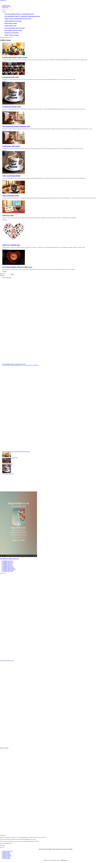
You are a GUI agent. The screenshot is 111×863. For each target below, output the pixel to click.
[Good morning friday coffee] (13, 74)
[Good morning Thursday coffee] (13, 104)
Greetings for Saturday (6, 858)
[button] (18, 524)
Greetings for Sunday (6, 852)
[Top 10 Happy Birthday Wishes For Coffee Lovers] (13, 264)
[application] (18, 524)
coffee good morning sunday (10, 195)
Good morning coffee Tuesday (11, 146)
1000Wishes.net (27, 839)
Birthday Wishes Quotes (6, 6)
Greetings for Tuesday (6, 854)
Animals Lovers (5, 7)
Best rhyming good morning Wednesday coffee (16, 126)
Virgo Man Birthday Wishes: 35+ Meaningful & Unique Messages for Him (22, 16)
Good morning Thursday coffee (11, 106)
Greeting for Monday (6, 853)
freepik (7, 843)
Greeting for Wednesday (6, 855)
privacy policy (2, 845)
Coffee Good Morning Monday (11, 175)
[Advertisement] (34, 483)
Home (1, 37)
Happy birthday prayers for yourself (13, 30)
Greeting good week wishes (7, 851)
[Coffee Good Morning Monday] (13, 173)
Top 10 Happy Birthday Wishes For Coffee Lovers (17, 267)
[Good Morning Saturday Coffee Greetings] (13, 54)
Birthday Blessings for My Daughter (13, 21)
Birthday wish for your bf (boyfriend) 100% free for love (18, 18)
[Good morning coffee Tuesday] (13, 143)
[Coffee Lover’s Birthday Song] (13, 242)
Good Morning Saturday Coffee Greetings (14, 57)
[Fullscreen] (35, 555)
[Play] (1, 555)
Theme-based (4, 37)
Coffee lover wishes (8, 215)
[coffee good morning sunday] (13, 193)
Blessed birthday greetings (11, 23)
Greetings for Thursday (6, 856)
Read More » (4, 61)
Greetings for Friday (6, 857)
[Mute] (33, 555)
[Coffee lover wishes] (13, 212)
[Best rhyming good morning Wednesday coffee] (13, 123)
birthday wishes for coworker (11, 35)
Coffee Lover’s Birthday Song (11, 245)
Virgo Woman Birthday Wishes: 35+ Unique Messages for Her (19, 14)
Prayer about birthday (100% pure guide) (15, 28)
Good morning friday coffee (10, 77)
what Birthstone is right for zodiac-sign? (9, 558)
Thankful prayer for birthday (12, 32)
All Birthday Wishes (6, 5)
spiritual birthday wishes (10, 25)
